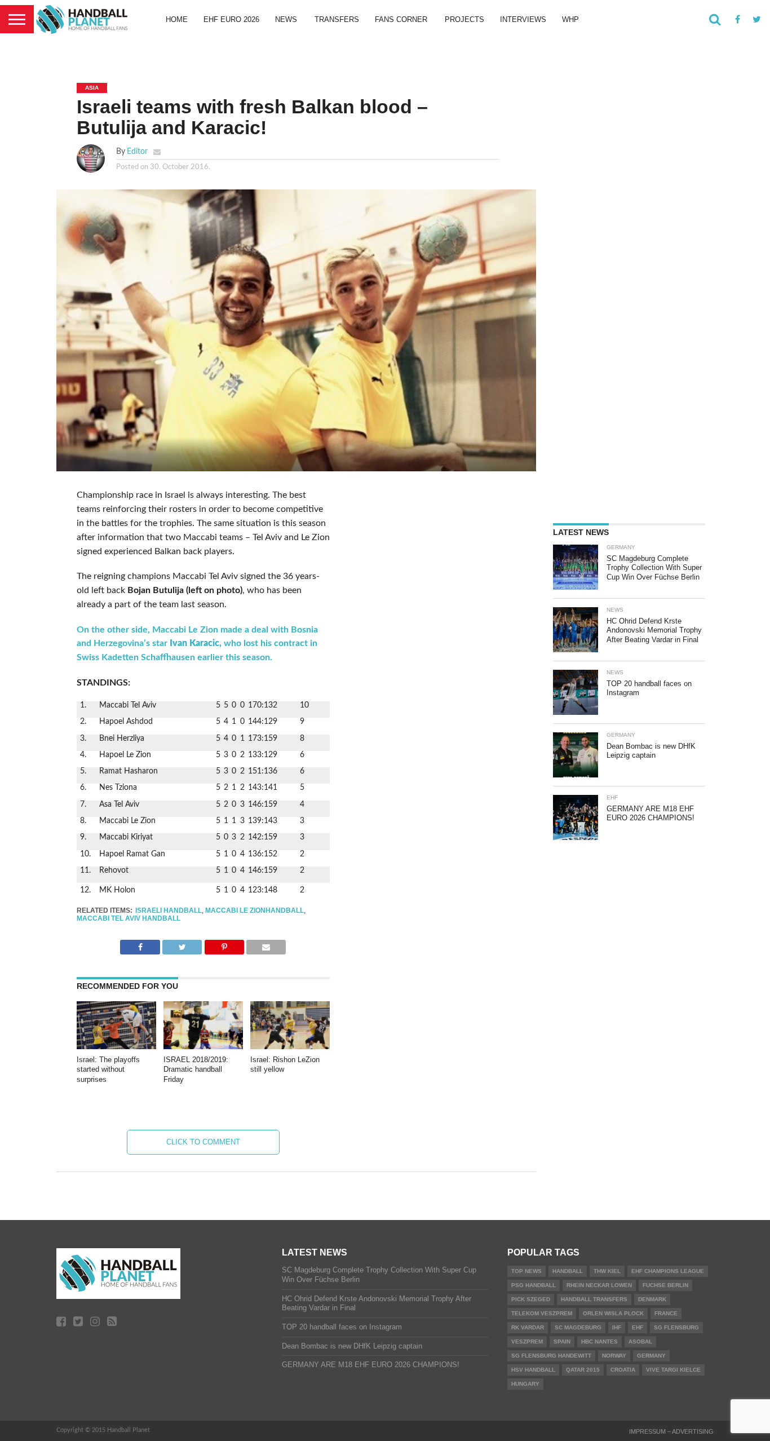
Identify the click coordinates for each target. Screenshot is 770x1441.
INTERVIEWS (523, 19)
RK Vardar (527, 1327)
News (286, 19)
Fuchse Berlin (665, 1285)
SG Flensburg (676, 1327)
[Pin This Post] (224, 944)
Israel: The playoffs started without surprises (108, 1069)
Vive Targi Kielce (673, 1370)
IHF (616, 1327)
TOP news (526, 1271)
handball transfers (594, 1299)
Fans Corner (401, 19)
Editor (137, 151)
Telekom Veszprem (541, 1313)
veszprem (527, 1341)
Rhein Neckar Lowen (599, 1285)
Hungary (525, 1384)
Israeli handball (168, 910)
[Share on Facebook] (140, 944)
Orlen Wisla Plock (613, 1313)
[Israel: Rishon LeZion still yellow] (290, 1046)
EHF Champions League (667, 1271)
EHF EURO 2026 (231, 19)
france (666, 1313)
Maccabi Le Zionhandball (254, 910)
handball (567, 1271)
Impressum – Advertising (671, 1431)
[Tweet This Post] (182, 944)
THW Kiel (607, 1271)
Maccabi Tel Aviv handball (128, 918)
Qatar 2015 (583, 1370)
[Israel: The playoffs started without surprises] (116, 1046)
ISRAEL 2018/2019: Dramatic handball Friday (195, 1069)
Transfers (337, 19)
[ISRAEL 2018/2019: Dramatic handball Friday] (203, 1046)
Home (177, 19)
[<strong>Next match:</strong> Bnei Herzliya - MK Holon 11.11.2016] (321, 887)
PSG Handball (533, 1285)
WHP (570, 19)
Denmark (652, 1299)
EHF (637, 1327)
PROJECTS (464, 19)
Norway (614, 1355)
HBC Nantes (599, 1341)
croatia (622, 1370)
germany (651, 1355)
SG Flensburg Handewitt (551, 1355)
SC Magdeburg (578, 1327)
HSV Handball (533, 1370)
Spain (562, 1341)
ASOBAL (640, 1341)
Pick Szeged (530, 1299)
